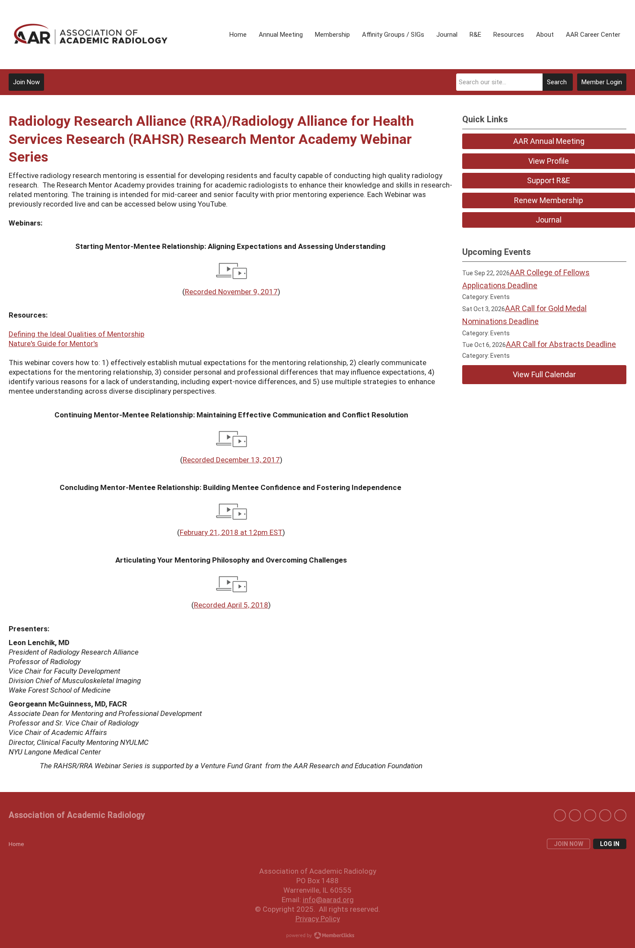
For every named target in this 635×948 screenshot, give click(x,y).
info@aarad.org (328, 899)
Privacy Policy (317, 918)
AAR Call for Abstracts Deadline (561, 344)
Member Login (601, 82)
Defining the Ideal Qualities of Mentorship (76, 334)
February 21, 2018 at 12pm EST (231, 532)
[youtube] (620, 815)
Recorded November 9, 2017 (231, 291)
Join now (568, 843)
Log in (609, 843)
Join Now (26, 82)
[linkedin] (575, 815)
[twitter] (560, 815)
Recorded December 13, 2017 (231, 459)
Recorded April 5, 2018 (231, 605)
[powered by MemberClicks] (317, 936)
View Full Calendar (544, 374)
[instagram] (590, 815)
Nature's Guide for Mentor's (53, 343)
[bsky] (605, 815)
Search (557, 82)
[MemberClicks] (91, 34)
